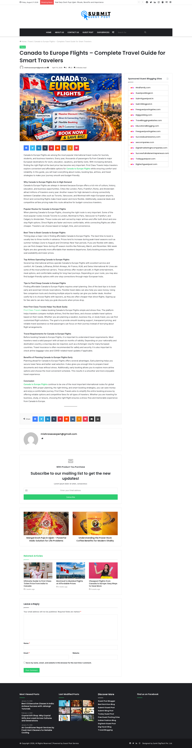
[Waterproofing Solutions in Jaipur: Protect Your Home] (88, 718)
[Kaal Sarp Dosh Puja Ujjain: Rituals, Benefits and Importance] (88, 710)
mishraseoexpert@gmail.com (35, 68)
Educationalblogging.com (147, 126)
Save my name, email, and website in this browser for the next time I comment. (59, 663)
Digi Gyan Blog (104, 727)
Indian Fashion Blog (107, 720)
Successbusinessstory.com (148, 137)
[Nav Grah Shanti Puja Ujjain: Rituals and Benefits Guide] (76, 710)
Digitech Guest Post (107, 723)
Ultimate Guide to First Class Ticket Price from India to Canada (37, 583)
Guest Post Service (71, 743)
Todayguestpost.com (145, 158)
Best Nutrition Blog (106, 704)
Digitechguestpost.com (146, 164)
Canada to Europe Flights (78, 168)
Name (27, 643)
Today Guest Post (106, 714)
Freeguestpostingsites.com (148, 109)
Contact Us (73, 32)
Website (75, 653)
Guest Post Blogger (106, 701)
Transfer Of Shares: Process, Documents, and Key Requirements (81, 2)
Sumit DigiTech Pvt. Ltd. (162, 743)
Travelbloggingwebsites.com (149, 120)
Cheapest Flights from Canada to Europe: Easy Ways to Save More (103, 583)
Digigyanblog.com (144, 115)
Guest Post (88, 32)
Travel (30, 41)
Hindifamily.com (143, 87)
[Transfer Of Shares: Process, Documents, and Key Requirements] (64, 718)
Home (48, 32)
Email (27, 653)
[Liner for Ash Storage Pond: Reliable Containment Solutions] (76, 718)
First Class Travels (32, 310)
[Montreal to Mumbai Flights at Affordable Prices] (70, 570)
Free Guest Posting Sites (109, 717)
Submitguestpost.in (144, 98)
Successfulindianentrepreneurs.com (152, 153)
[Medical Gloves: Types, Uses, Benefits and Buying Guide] (64, 703)
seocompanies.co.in (145, 142)
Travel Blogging (105, 730)
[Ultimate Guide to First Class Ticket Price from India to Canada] (38, 570)
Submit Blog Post (105, 710)
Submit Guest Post (106, 707)
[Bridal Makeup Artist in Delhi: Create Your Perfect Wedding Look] (88, 703)
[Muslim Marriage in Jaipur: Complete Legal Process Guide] (76, 703)
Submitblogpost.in (144, 104)
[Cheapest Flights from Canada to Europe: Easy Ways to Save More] (103, 570)
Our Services (103, 32)
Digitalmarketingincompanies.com (151, 147)
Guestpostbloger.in (144, 93)
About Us (59, 32)
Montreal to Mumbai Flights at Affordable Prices (69, 582)
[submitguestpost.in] (96, 15)
